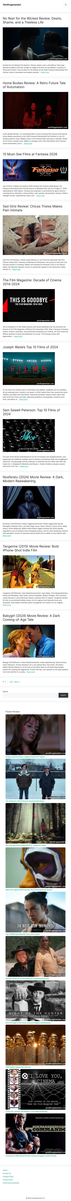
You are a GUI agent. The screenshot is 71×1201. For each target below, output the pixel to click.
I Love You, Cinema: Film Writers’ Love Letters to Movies (26, 1111)
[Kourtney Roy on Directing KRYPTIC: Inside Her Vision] (35, 823)
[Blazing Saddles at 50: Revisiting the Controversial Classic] (35, 956)
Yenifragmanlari (12, 4)
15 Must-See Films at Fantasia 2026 (30, 154)
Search (5, 691)
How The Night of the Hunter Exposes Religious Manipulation (28, 1023)
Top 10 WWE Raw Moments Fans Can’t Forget (22, 934)
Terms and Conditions (11, 1183)
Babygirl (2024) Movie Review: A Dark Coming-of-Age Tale (31, 618)
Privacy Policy (8, 1180)
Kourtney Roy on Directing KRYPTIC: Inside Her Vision (26, 845)
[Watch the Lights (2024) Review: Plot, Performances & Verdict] (35, 867)
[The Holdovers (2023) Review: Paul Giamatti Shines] (35, 779)
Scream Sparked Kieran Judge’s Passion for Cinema (25, 757)
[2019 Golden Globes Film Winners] (35, 1045)
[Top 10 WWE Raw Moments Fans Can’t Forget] (35, 912)
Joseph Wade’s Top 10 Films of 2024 (30, 347)
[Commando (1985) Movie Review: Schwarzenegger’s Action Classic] (35, 1133)
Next (17, 682)
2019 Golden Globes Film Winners (18, 1067)
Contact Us (7, 1173)
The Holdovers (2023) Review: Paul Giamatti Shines (25, 801)
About (5, 1170)
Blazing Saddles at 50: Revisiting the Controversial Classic (27, 978)
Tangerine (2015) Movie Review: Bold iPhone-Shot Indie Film (31, 548)
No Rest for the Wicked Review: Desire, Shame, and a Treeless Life (32, 20)
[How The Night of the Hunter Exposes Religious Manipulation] (35, 1000)
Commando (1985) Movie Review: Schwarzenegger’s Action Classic (31, 1156)
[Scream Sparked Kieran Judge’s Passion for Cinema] (35, 734)
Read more (45, 72)
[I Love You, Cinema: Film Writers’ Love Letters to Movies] (35, 1089)
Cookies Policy (8, 1176)
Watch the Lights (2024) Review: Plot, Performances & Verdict (29, 890)
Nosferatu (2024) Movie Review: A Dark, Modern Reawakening (33, 479)
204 (11, 682)
